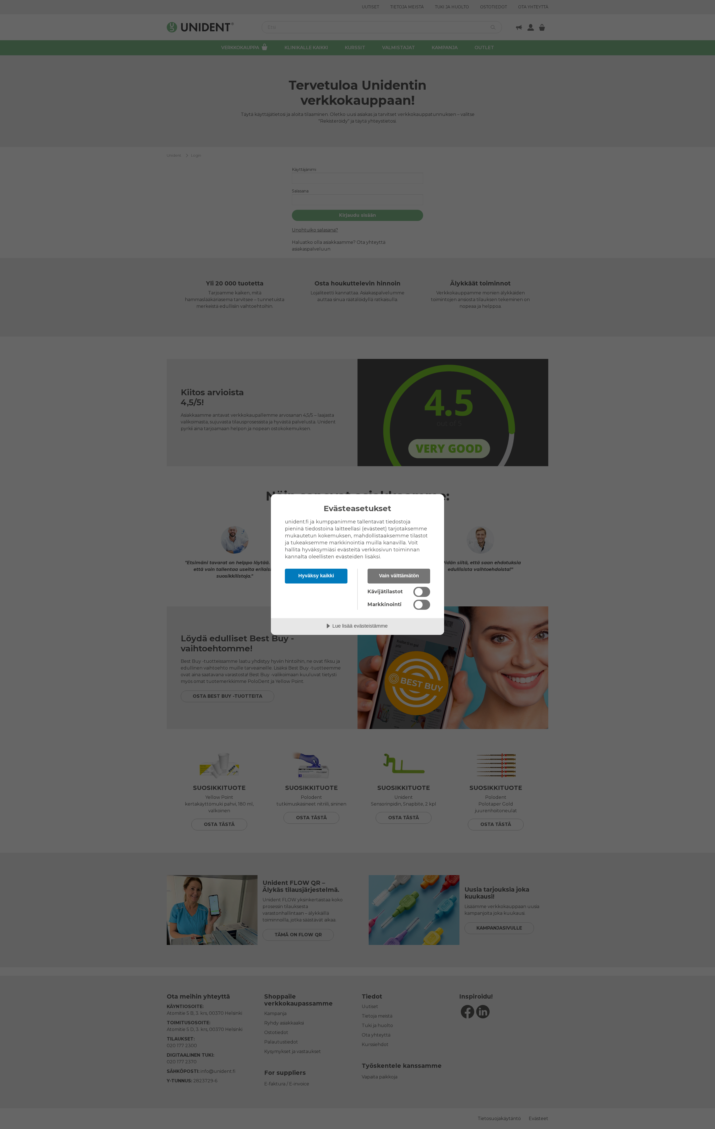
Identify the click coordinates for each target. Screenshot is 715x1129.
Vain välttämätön (399, 575)
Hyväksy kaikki (316, 575)
